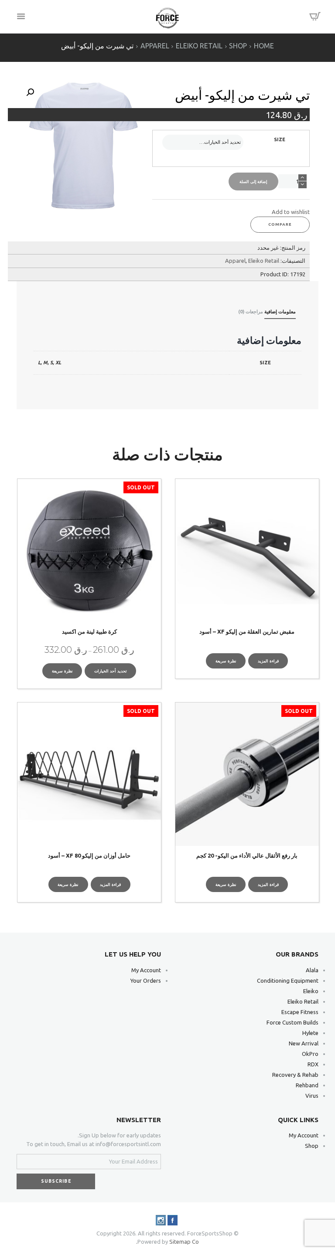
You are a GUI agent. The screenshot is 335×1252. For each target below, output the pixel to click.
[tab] (280, 313)
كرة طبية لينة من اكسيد (89, 631)
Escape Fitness (299, 1012)
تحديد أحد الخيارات (110, 670)
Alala (312, 970)
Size (279, 139)
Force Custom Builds (292, 1022)
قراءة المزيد (268, 660)
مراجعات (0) (250, 311)
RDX (313, 1064)
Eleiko (310, 991)
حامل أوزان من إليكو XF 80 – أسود (89, 855)
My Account (146, 970)
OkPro (310, 1054)
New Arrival (303, 1043)
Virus (311, 1096)
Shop (238, 46)
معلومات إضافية (280, 311)
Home (264, 46)
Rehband (307, 1085)
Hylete (310, 1033)
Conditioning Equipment (287, 980)
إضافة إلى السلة (253, 181)
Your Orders (145, 980)
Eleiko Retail (199, 46)
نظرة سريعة (225, 660)
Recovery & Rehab (295, 1075)
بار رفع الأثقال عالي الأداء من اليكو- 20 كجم (246, 855)
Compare (280, 224)
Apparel (154, 46)
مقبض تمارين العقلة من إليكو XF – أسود (246, 631)
